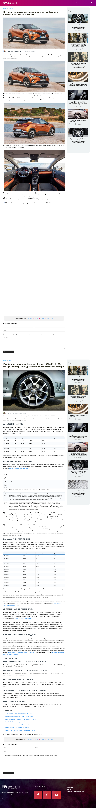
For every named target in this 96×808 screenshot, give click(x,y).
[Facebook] (27, 318)
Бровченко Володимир (14, 51)
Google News (50, 318)
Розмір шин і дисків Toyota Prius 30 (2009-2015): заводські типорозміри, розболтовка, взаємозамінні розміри (78, 84)
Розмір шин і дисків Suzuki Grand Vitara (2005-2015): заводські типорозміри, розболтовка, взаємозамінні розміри (78, 140)
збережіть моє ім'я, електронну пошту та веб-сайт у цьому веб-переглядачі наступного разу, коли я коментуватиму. (31, 334)
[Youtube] (39, 318)
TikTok (36, 318)
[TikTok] (34, 318)
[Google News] (46, 318)
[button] (91, 3)
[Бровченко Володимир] (4, 51)
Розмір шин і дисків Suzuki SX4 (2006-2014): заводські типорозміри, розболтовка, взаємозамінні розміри (78, 122)
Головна (5, 8)
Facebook (30, 318)
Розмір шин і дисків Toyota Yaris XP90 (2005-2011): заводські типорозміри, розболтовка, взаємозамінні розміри (78, 65)
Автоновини (11, 8)
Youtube (42, 318)
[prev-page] (77, 148)
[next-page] (79, 148)
